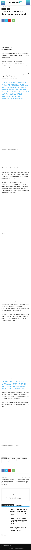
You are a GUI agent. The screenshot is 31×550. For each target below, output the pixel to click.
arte (3, 460)
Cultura (8, 8)
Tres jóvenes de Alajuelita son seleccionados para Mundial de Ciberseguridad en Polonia (8, 482)
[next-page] (5, 534)
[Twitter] (6, 20)
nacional (22, 460)
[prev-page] (2, 534)
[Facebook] (3, 20)
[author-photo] (15, 492)
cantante (7, 460)
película (8, 461)
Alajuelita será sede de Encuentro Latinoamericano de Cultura (22, 481)
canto (11, 460)
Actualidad (7, 6)
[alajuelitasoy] (15, 2)
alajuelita (18, 458)
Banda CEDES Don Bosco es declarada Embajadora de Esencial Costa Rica (18, 528)
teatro (13, 461)
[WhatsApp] (13, 20)
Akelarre (13, 458)
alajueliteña (24, 458)
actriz (9, 458)
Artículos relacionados (7, 505)
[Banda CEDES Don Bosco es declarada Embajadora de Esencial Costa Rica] (5, 529)
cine (15, 460)
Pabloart (4, 461)
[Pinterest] (9, 20)
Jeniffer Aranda (6, 16)
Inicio (3, 6)
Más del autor (18, 505)
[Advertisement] (14, 454)
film (18, 460)
